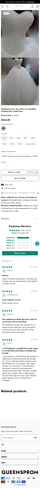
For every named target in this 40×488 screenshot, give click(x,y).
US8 (25, 138)
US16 (20, 144)
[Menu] (2, 6)
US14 (12, 144)
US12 (4, 144)
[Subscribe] (34, 438)
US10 (33, 138)
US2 (4, 138)
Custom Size (30, 144)
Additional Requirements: (8, 151)
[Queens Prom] (20, 6)
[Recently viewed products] (37, 244)
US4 (11, 138)
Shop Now (31, 2)
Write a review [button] (20, 253)
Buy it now (20, 178)
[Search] (7, 6)
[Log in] (32, 6)
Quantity (3, 162)
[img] (7, 267)
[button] (37, 6)
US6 (18, 138)
